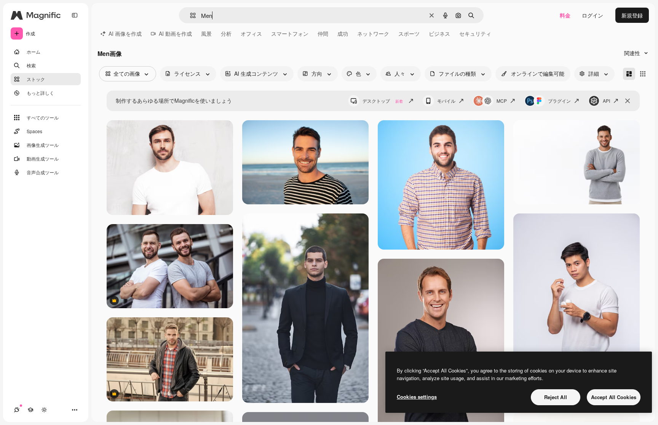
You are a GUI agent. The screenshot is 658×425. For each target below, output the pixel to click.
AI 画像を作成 (125, 33)
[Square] (643, 74)
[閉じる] (627, 101)
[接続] (17, 410)
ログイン (592, 15)
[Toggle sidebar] (75, 15)
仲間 (323, 33)
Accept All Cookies (613, 397)
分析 (226, 33)
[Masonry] (629, 74)
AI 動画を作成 (175, 33)
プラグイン (559, 100)
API (606, 100)
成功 (342, 33)
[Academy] (30, 410)
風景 (206, 33)
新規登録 (632, 15)
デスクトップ (383, 100)
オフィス (251, 33)
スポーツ (409, 33)
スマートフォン (289, 33)
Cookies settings (417, 396)
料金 (565, 15)
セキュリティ (475, 33)
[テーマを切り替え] (44, 410)
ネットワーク (373, 33)
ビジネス (439, 33)
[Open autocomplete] (189, 15)
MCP (502, 100)
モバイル (446, 100)
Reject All (555, 397)
